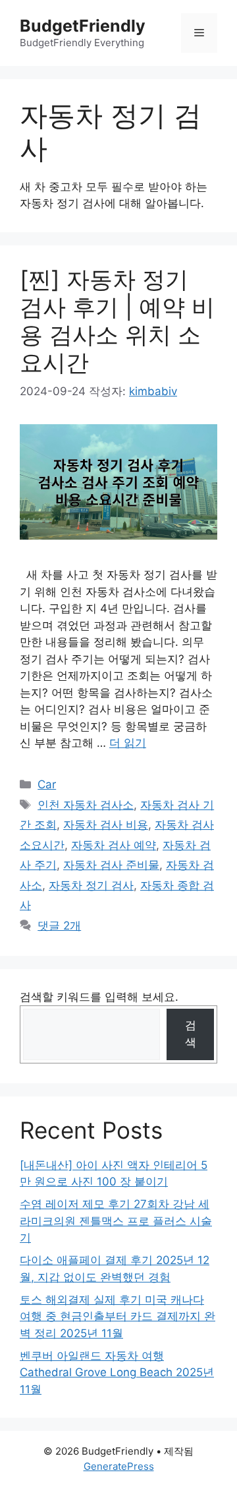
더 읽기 (127, 742)
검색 (190, 1034)
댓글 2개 (59, 925)
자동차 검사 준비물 (111, 864)
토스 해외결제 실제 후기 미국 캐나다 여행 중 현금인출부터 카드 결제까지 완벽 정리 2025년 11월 (117, 1316)
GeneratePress (119, 1466)
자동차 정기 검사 (91, 885)
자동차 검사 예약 (113, 845)
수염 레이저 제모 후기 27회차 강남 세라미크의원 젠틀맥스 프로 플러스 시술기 (116, 1220)
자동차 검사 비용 (105, 824)
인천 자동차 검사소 (86, 804)
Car (47, 784)
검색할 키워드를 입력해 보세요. (99, 996)
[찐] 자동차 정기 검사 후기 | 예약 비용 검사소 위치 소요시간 (117, 320)
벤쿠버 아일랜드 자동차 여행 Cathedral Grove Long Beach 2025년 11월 (117, 1372)
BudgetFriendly (82, 26)
